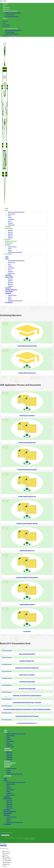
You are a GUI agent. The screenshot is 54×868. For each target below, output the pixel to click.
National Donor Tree (11, 289)
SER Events (10, 232)
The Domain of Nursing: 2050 (27, 681)
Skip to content (3, 0)
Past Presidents (11, 219)
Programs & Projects (12, 246)
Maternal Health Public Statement (13, 12)
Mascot (9, 221)
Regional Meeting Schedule (27, 604)
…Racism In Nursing (10, 14)
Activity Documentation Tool (27, 550)
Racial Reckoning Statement (12, 16)
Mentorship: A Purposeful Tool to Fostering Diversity (27, 695)
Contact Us (5, 18)
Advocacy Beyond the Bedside (27, 654)
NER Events (10, 230)
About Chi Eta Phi (11, 213)
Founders (10, 217)
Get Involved (8, 254)
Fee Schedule (27, 631)
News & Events (9, 228)
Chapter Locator (11, 273)
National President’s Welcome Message (16, 212)
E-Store (4, 5)
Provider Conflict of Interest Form (27, 373)
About (6, 210)
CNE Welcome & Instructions (27, 415)
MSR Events (10, 235)
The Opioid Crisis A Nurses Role (27, 688)
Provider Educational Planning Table (27, 346)
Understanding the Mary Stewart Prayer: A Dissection (27, 702)
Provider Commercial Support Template (27, 523)
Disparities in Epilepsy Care (27, 661)
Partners (10, 248)
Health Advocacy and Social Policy (15, 252)
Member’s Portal (6, 9)
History (9, 215)
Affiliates (10, 250)
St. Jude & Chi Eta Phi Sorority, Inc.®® (27, 723)
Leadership (8, 275)
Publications (10, 223)
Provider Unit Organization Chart (27, 442)
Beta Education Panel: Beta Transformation (27, 668)
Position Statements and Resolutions (10, 11)
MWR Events (10, 234)
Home (6, 257)
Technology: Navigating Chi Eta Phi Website (27, 716)
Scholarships (9, 291)
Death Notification (6, 7)
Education (8, 288)
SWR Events (10, 286)
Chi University (5, 3)
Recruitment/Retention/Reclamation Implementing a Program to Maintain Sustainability (27, 709)
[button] (3, 845)
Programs (8, 245)
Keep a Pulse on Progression (27, 674)
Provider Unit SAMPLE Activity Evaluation (27, 577)
